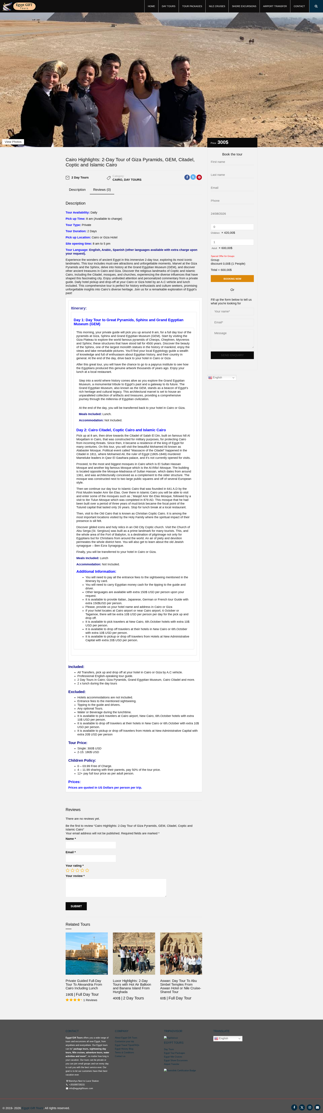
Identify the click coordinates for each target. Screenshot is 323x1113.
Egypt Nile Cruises (173, 1056)
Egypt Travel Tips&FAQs (127, 1045)
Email (71, 852)
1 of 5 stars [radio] (68, 870)
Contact (299, 6)
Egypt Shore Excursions (176, 1060)
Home (151, 6)
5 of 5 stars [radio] (87, 870)
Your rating (75, 865)
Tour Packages (192, 6)
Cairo (117, 179)
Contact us (120, 1056)
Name (71, 838)
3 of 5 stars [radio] (77, 870)
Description (77, 189)
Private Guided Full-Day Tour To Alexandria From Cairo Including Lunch (84, 984)
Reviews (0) (102, 189)
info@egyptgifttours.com (80, 1088)
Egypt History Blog (124, 1049)
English (217, 377)
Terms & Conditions (124, 1052)
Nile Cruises (217, 6)
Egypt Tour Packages (174, 1053)
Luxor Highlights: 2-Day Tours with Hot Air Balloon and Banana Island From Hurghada (132, 986)
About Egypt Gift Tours (126, 1037)
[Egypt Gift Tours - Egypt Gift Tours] (19, 6)
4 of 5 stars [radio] (82, 870)
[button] (134, 544)
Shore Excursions (244, 6)
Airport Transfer (275, 6)
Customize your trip (124, 1041)
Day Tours (168, 6)
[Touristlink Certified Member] (180, 1070)
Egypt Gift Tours (32, 1108)
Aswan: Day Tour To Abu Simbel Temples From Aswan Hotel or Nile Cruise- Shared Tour (180, 986)
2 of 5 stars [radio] (72, 870)
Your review (75, 876)
